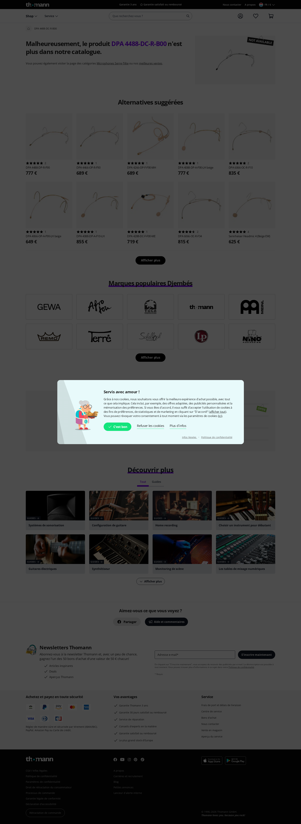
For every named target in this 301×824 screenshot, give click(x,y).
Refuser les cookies (150, 426)
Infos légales (189, 437)
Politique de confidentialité (216, 437)
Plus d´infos (178, 426)
